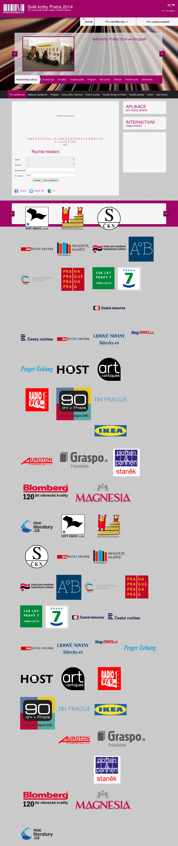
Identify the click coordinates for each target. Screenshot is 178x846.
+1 (54, 190)
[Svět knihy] (87, 21)
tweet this (39, 190)
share (23, 190)
